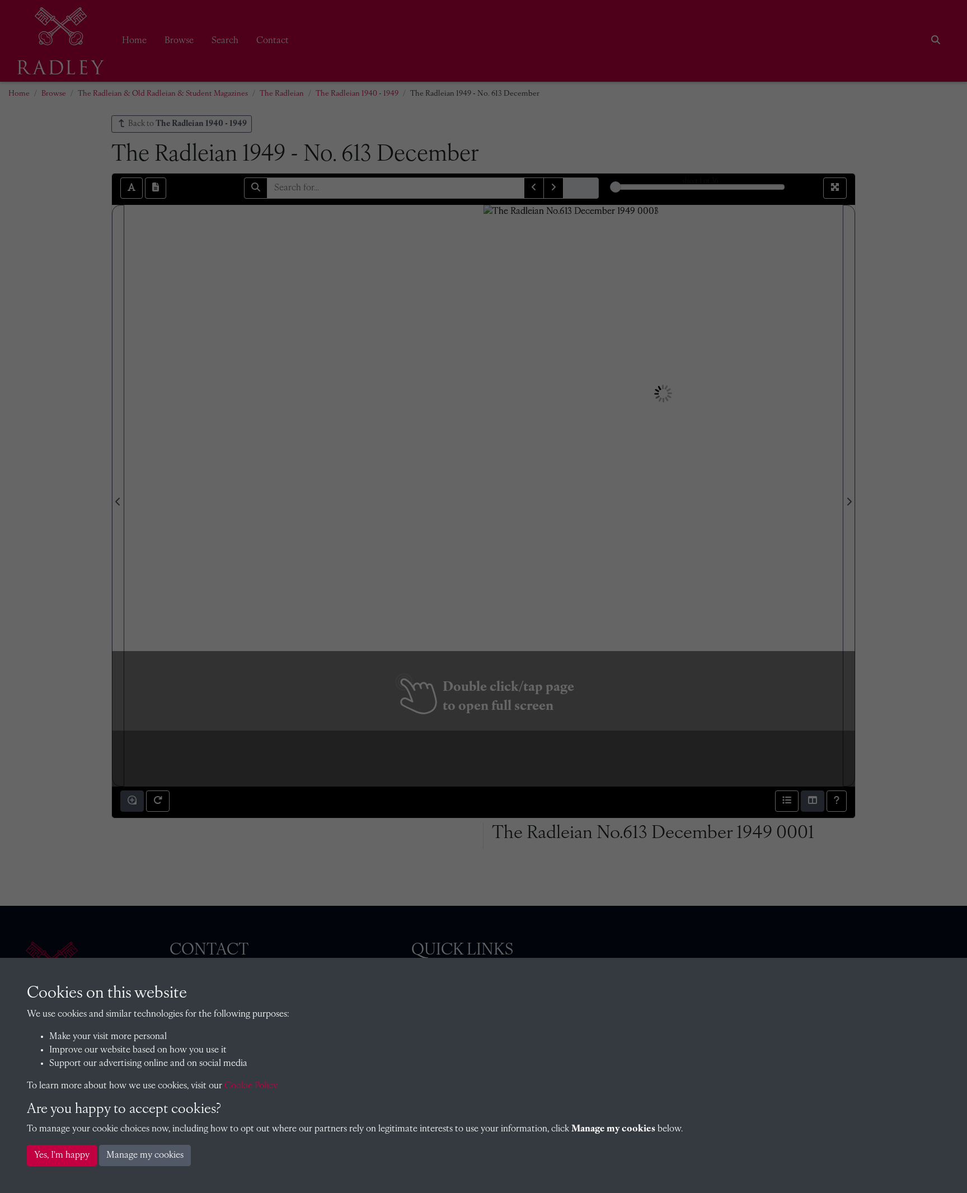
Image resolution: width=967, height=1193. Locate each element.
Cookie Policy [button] (251, 1086)
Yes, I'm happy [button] (62, 1155)
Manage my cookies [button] (145, 1155)
